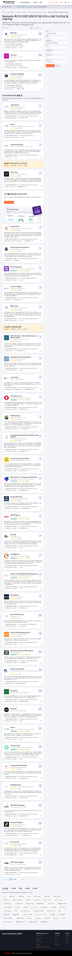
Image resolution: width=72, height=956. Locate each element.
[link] (35, 2)
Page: (14, 879)
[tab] (5, 888)
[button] (61, 2)
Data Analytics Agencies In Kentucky (37, 12)
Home (3, 12)
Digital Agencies (11, 12)
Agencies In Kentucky (22, 12)
